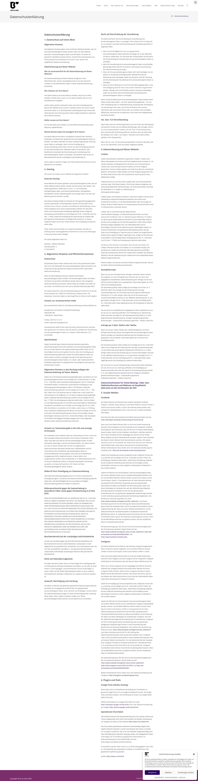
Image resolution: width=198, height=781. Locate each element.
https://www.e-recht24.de (115, 756)
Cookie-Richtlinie (159, 777)
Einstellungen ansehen (186, 772)
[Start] (172, 16)
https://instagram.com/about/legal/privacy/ (124, 675)
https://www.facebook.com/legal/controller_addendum (120, 501)
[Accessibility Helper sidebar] (195, 2)
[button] (194, 754)
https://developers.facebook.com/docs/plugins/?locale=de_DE (122, 420)
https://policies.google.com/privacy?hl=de (124, 707)
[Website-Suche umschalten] (187, 5)
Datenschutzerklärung (171, 777)
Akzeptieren (152, 772)
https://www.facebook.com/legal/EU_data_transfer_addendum (122, 532)
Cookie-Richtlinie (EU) (142, 778)
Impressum (182, 777)
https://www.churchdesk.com (139, 722)
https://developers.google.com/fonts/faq (115, 705)
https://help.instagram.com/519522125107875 (117, 666)
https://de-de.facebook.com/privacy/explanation (129, 450)
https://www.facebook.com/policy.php (114, 537)
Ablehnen (168, 772)
